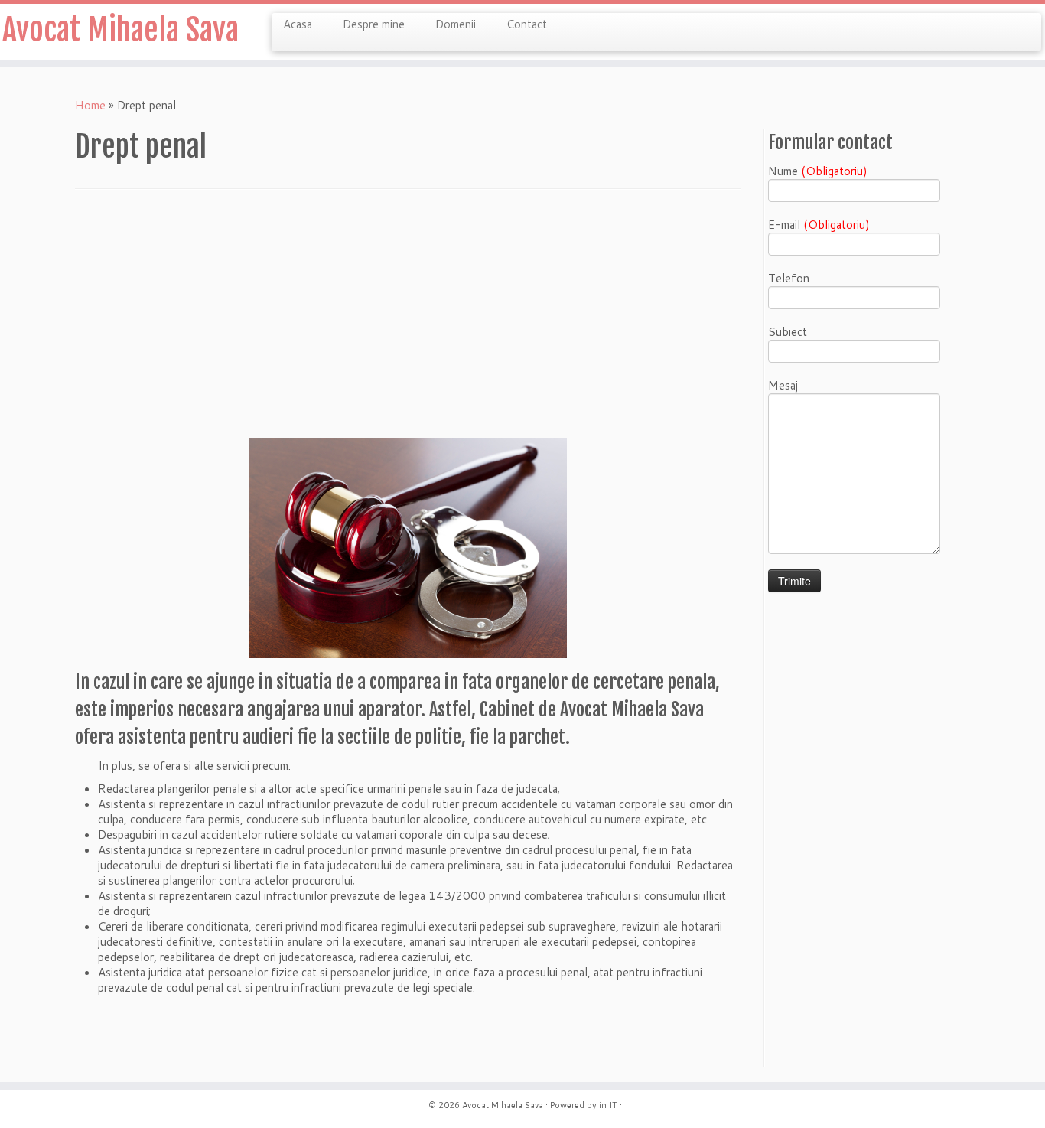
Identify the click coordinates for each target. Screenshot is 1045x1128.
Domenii (455, 24)
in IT (608, 1105)
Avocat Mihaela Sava (120, 29)
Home (90, 105)
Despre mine (374, 24)
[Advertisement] (408, 320)
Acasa (297, 24)
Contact (526, 24)
